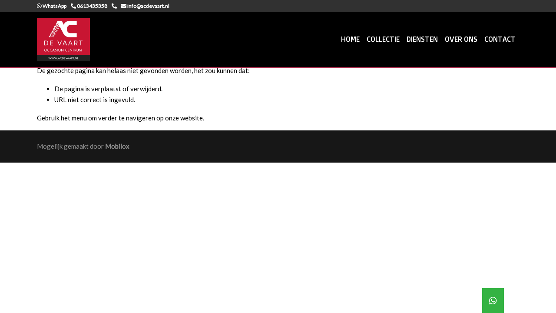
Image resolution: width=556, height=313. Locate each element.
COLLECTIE (383, 39)
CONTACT (500, 39)
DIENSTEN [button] (422, 39)
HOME (350, 39)
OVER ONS (461, 39)
